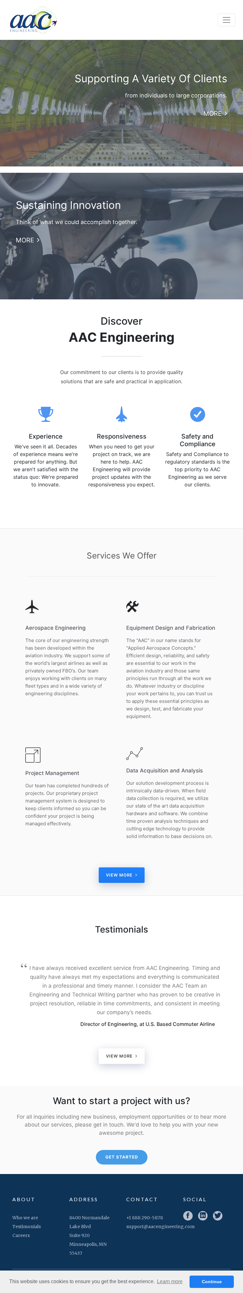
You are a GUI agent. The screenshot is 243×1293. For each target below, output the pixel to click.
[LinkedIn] (203, 1216)
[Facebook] (188, 1216)
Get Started (121, 1156)
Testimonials (26, 1226)
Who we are (25, 1218)
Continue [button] (212, 1281)
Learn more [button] (170, 1281)
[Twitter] (217, 1216)
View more (120, 875)
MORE (213, 113)
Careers (21, 1235)
